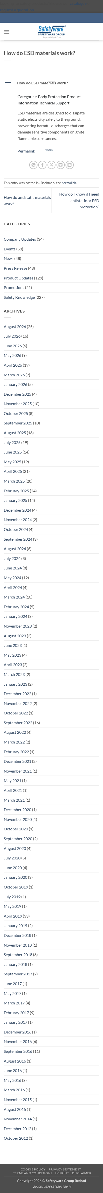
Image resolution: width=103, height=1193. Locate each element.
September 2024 (18, 539)
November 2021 (18, 771)
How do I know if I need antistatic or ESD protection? (79, 200)
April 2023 (13, 664)
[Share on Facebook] (42, 165)
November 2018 (18, 945)
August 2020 (15, 848)
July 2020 (12, 857)
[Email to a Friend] (60, 165)
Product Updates (18, 277)
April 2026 (13, 365)
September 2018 (18, 954)
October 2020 (16, 828)
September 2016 (18, 1051)
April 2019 (13, 916)
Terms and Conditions (32, 1173)
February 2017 (16, 1012)
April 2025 (13, 471)
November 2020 (18, 819)
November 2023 (18, 626)
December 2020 (17, 809)
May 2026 (12, 355)
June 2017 (13, 983)
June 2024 (13, 567)
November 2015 (18, 1099)
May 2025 (12, 461)
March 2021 (14, 800)
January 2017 (15, 1022)
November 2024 (18, 519)
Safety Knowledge (19, 297)
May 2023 (12, 655)
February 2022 (16, 751)
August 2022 (15, 732)
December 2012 (17, 1128)
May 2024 (12, 577)
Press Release (15, 268)
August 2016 (15, 1061)
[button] (7, 32)
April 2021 (13, 790)
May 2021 (12, 780)
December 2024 (17, 510)
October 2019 (16, 886)
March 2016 (14, 1089)
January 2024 (15, 616)
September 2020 (18, 838)
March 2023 (14, 674)
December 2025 (17, 394)
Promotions (14, 287)
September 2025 (18, 422)
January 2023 (15, 684)
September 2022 (18, 722)
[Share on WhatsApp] (33, 165)
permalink (69, 183)
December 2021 (17, 761)
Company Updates (20, 239)
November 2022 (18, 703)
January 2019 (15, 925)
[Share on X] (52, 165)
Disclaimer (81, 1173)
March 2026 (14, 374)
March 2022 (14, 741)
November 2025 (18, 403)
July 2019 (12, 896)
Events (10, 248)
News (9, 258)
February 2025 (16, 490)
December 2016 (17, 1031)
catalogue (78, 3)
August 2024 (15, 548)
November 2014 (18, 1118)
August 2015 (15, 1109)
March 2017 (14, 1002)
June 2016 (13, 1070)
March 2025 (14, 481)
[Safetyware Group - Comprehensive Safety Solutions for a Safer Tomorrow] (51, 31)
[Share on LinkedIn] (70, 165)
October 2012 (16, 1138)
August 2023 (15, 635)
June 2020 (13, 867)
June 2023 (13, 645)
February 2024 (16, 606)
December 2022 (17, 693)
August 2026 (15, 326)
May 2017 (12, 993)
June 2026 (13, 345)
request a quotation (17, 9)
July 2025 (12, 442)
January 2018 (15, 964)
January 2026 (15, 384)
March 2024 (14, 596)
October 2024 (16, 529)
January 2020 (15, 877)
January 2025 (15, 500)
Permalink (26, 150)
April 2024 (13, 587)
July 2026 (12, 336)
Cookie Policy (33, 1169)
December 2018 (17, 935)
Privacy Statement (65, 1169)
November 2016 (18, 1041)
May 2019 (12, 906)
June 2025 (13, 452)
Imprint (62, 1173)
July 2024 (12, 558)
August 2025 (15, 432)
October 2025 (16, 413)
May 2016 (12, 1080)
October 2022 (16, 712)
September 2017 (18, 973)
